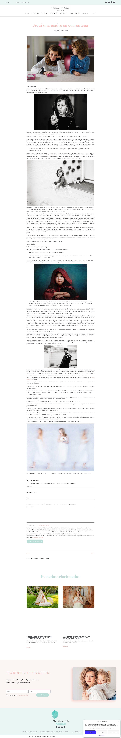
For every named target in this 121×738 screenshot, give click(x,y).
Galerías (85, 13)
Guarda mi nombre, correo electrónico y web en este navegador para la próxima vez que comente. (51, 504)
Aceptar (90, 732)
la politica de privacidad (43, 525)
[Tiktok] (114, 2)
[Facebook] (109, 2)
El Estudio (35, 13)
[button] (118, 721)
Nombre (29, 486)
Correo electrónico (32, 492)
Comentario (30, 507)
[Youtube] (111, 2)
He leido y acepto (39, 525)
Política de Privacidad (29, 732)
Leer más (29, 647)
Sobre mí (44, 13)
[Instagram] (106, 2)
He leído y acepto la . (17, 695)
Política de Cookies (101, 735)
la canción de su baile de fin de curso (51, 155)
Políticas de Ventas (62, 732)
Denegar (102, 732)
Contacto (63, 13)
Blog (94, 13)
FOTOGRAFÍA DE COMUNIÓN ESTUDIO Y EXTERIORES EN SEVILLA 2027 (39, 638)
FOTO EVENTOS (74, 13)
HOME (27, 13)
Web (28, 498)
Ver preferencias (113, 732)
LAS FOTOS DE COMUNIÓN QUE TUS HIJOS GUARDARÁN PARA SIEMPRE (76, 638)
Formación (53, 13)
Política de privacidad (22, 695)
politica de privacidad (37, 537)
